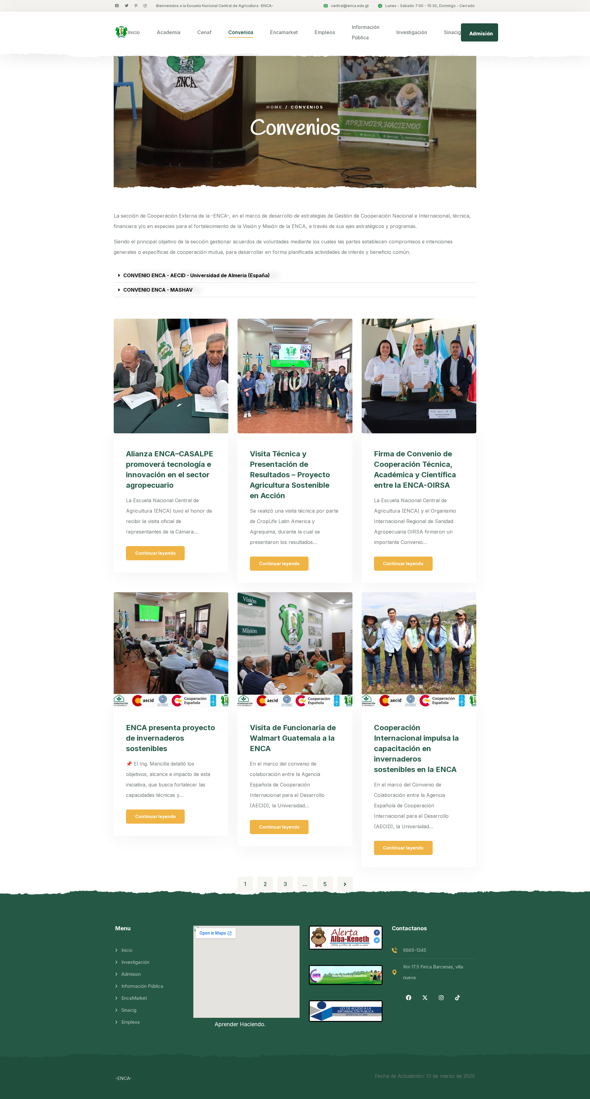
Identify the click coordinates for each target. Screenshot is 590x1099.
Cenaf (204, 32)
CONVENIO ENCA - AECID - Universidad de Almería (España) (196, 275)
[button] (295, 275)
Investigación (411, 32)
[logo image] (121, 32)
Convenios (240, 32)
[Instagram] (441, 997)
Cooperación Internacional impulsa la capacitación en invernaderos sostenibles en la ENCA (416, 748)
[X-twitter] (425, 997)
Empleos (325, 32)
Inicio (134, 32)
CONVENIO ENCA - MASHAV (158, 290)
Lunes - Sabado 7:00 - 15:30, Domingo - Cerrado (430, 5)
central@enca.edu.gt (350, 5)
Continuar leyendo (155, 553)
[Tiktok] (457, 997)
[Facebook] (408, 997)
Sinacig (452, 32)
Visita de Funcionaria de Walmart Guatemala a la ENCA (293, 738)
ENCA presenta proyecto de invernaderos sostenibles (170, 738)
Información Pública (366, 32)
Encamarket (284, 32)
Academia (168, 32)
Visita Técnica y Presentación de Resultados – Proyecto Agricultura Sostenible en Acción (290, 474)
